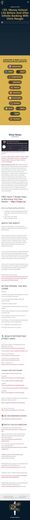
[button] (28, 2)
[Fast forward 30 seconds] (13, 147)
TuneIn (3, 161)
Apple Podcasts (11, 156)
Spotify (18, 160)
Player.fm (16, 158)
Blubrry (18, 156)
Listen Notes (10, 158)
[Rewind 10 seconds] (8, 147)
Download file (5, 152)
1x (10, 147)
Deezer (22, 156)
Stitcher (23, 160)
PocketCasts (23, 158)
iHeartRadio (9, 161)
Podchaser (13, 160)
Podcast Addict (5, 160)
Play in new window (14, 152)
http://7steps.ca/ (18, 201)
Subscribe (20, 149)
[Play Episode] (4, 146)
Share (26, 149)
